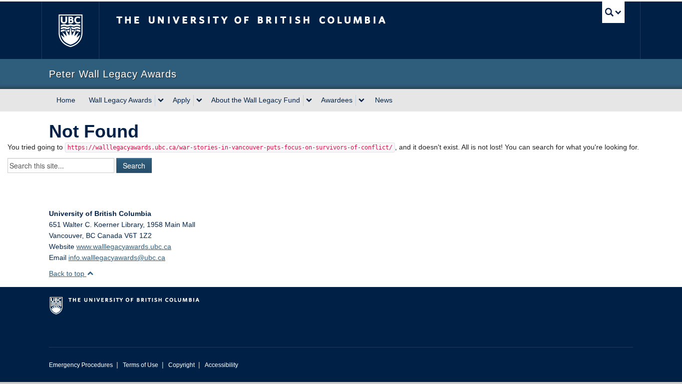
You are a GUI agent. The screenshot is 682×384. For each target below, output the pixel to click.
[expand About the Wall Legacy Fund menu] (309, 100)
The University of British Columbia (70, 30)
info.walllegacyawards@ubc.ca (116, 258)
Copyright (181, 365)
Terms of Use (140, 365)
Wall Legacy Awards (120, 100)
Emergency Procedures (81, 365)
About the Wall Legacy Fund (255, 100)
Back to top (67, 274)
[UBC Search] (613, 12)
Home (65, 100)
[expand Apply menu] (199, 100)
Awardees (336, 100)
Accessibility (221, 365)
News (383, 100)
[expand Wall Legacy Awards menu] (161, 100)
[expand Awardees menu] (361, 100)
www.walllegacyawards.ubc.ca (123, 246)
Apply (181, 100)
